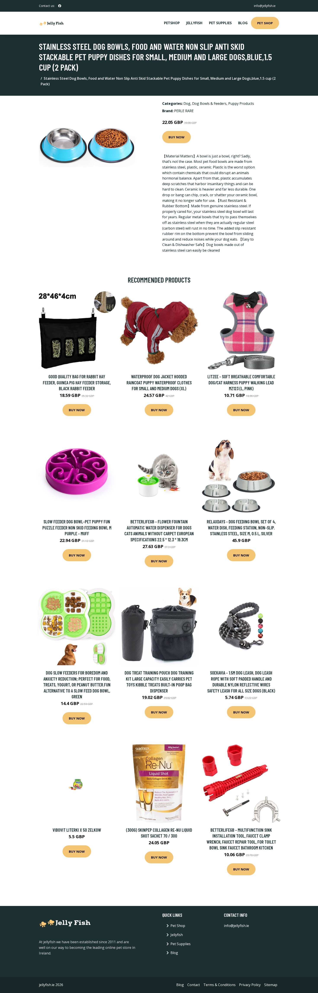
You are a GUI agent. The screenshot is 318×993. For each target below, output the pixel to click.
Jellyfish (194, 23)
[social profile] (59, 6)
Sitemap (270, 984)
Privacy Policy (250, 984)
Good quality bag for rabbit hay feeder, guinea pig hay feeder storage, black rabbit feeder (77, 382)
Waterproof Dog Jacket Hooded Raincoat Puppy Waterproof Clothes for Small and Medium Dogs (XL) (159, 382)
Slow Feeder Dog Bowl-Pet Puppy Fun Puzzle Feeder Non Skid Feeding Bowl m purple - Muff (76, 527)
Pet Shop (265, 23)
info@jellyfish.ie (265, 6)
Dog (186, 103)
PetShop (172, 23)
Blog (243, 23)
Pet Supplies (220, 23)
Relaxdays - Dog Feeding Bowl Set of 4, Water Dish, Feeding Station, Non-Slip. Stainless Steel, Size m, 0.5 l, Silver (241, 527)
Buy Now (177, 137)
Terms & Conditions (219, 984)
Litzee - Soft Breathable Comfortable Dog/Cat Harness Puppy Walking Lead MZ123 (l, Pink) (241, 382)
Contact (193, 984)
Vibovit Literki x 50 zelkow (77, 830)
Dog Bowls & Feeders (209, 103)
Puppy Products (241, 103)
